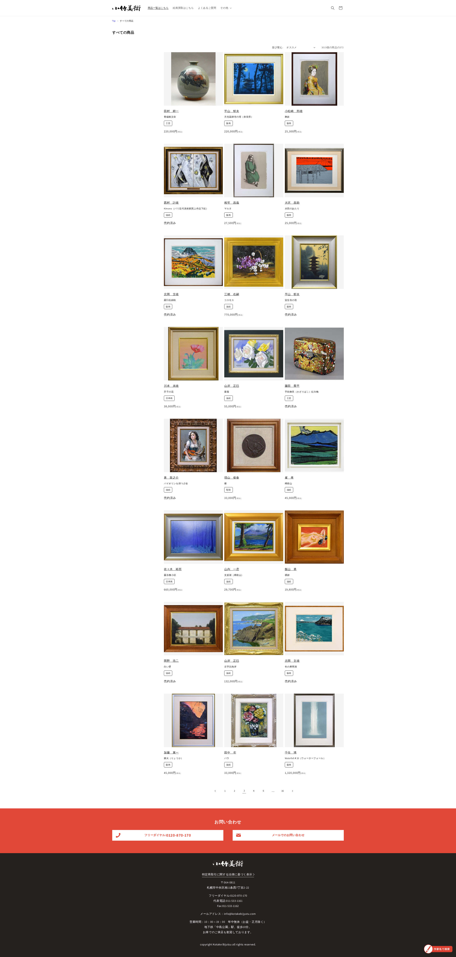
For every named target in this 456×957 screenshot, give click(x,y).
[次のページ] (292, 791)
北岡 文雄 (171, 294)
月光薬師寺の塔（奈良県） (238, 116)
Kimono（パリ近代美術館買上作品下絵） (186, 208)
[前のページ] (215, 791)
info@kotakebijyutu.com (240, 914)
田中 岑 (230, 752)
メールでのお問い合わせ (288, 835)
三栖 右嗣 (231, 294)
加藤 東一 (171, 752)
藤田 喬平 (292, 386)
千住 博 (291, 752)
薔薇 (226, 391)
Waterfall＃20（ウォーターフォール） (305, 758)
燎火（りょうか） (173, 758)
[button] (225, 8)
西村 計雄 (171, 203)
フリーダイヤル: (167, 835)
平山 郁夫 (231, 111)
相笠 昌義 (231, 203)
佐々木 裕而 (173, 569)
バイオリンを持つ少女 (176, 483)
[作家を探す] (438, 949)
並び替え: (277, 47)
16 (282, 790)
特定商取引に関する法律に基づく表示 (227, 874)
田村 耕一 (171, 111)
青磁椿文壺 (170, 116)
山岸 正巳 (231, 386)
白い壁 (167, 666)
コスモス (229, 300)
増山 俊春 (231, 477)
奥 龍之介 (171, 477)
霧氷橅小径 (170, 575)
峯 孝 (289, 477)
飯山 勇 (291, 569)
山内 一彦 (231, 569)
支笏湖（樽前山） (234, 575)
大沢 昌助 (292, 203)
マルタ (228, 208)
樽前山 (288, 483)
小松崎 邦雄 (294, 111)
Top (114, 20)
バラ (226, 758)
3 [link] (244, 791)
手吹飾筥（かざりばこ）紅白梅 (302, 391)
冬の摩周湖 (291, 666)
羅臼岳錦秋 (170, 300)
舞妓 (287, 116)
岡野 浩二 (171, 661)
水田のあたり (292, 208)
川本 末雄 (171, 386)
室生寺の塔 (291, 300)
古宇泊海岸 (230, 666)
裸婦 (287, 575)
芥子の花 (168, 391)
